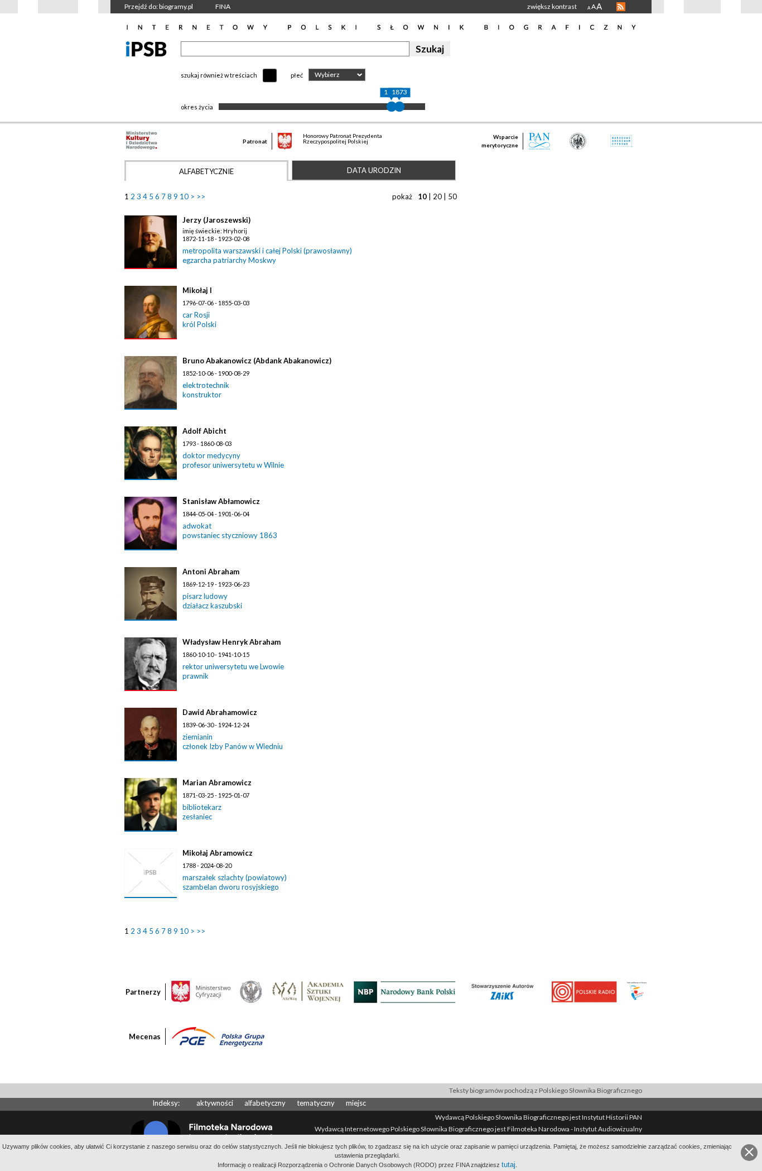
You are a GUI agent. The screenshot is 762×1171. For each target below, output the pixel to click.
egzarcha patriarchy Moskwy (229, 260)
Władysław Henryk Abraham (231, 641)
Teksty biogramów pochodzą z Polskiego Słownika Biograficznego (545, 1090)
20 (437, 196)
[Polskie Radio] (584, 991)
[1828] (392, 107)
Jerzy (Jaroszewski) (216, 219)
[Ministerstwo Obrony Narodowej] (251, 991)
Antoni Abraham (210, 571)
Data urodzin (374, 170)
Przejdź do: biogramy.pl (158, 6)
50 (452, 196)
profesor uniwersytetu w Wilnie (233, 464)
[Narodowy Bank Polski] (405, 991)
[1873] (399, 107)
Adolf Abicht (204, 430)
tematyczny (316, 1102)
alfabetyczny (265, 1102)
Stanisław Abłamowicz (221, 501)
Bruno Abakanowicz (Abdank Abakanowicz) (256, 360)
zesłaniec (197, 816)
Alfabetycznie (206, 171)
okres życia (197, 107)
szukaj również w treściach (219, 75)
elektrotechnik (205, 385)
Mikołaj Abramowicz (217, 852)
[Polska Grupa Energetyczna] (218, 1036)
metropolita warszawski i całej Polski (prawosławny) (267, 250)
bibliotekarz (201, 807)
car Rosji (196, 314)
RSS (620, 6)
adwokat (196, 525)
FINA (222, 6)
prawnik (195, 675)
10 (184, 196)
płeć (297, 75)
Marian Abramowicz (217, 782)
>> (200, 196)
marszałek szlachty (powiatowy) (234, 877)
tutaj (508, 1164)
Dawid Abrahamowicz (219, 712)
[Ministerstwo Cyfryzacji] (200, 991)
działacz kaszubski (212, 605)
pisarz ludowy (205, 596)
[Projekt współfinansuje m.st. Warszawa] (636, 991)
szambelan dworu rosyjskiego (230, 886)
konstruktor (201, 394)
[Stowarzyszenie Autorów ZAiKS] (503, 991)
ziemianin (197, 736)
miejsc (356, 1102)
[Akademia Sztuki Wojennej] (308, 991)
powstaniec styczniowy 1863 (229, 535)
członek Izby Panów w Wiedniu (232, 746)
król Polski (199, 324)
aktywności (214, 1102)
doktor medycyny (211, 455)
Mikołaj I (197, 290)
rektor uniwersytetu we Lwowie (233, 666)
